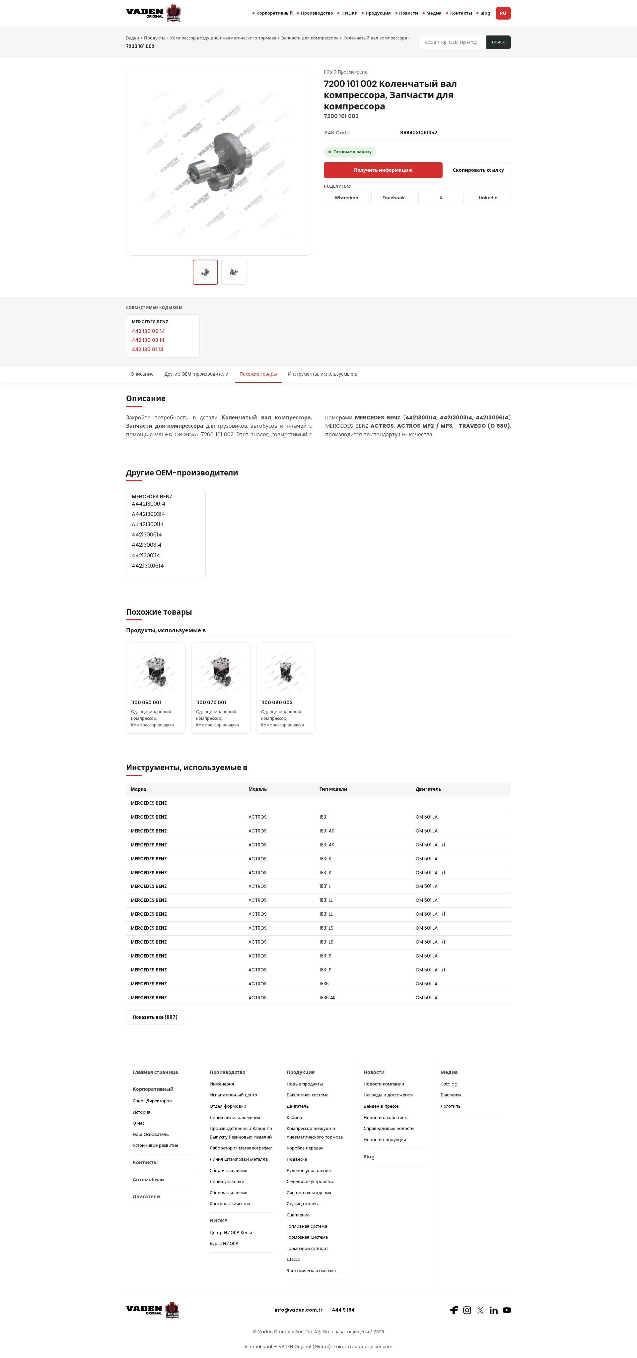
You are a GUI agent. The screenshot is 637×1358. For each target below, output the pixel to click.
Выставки (451, 1095)
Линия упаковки (227, 1181)
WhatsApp (346, 198)
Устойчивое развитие (155, 1145)
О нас (138, 1123)
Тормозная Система (307, 1237)
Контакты (461, 13)
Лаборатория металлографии (241, 1148)
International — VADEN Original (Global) (288, 1346)
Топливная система (307, 1226)
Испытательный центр (233, 1095)
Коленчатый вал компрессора (375, 38)
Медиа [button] (434, 13)
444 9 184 (343, 1310)
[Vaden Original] (153, 13)
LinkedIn (488, 198)
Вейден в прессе (381, 1106)
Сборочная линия (228, 1170)
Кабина (294, 1117)
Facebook (394, 198)
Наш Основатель (151, 1134)
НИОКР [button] (349, 13)
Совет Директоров (152, 1101)
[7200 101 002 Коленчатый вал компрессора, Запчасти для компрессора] (205, 272)
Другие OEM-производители (197, 374)
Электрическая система (311, 1270)
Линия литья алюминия (235, 1117)
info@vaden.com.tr (298, 1310)
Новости (408, 13)
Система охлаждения (309, 1193)
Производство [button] (317, 13)
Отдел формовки (228, 1106)
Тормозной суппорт (307, 1248)
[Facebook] (454, 1310)
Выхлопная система (307, 1095)
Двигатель (298, 1106)
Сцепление (298, 1215)
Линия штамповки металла (239, 1159)
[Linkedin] (494, 1310)
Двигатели (146, 1196)
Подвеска (297, 1159)
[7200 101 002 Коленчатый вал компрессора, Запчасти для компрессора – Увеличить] (219, 162)
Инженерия (222, 1084)
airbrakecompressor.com (363, 1346)
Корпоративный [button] (274, 13)
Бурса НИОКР (224, 1243)
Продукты (154, 38)
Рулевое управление (309, 1170)
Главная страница (155, 1072)
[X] (480, 1310)
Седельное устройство (310, 1181)
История (141, 1112)
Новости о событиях (385, 1117)
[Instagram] (467, 1310)
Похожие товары (258, 374)
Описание (142, 374)
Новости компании (384, 1084)
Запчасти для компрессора (309, 38)
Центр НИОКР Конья (231, 1232)
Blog (485, 13)
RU (503, 13)
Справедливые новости (389, 1128)
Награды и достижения (388, 1095)
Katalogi (450, 1084)
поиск (498, 42)
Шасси (293, 1259)
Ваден (132, 38)
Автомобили (148, 1179)
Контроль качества (230, 1204)
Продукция (378, 13)
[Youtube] (507, 1310)
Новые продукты (305, 1084)
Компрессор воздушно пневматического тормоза (223, 38)
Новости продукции (385, 1140)
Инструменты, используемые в (322, 374)
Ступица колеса (303, 1204)
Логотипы (451, 1106)
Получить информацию (383, 170)
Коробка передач (305, 1148)
